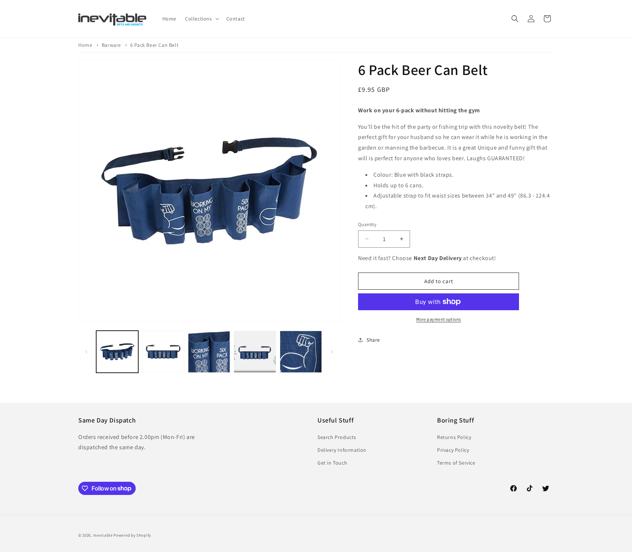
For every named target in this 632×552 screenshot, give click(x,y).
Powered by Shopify (132, 535)
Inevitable (103, 535)
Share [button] (373, 340)
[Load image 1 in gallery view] (117, 352)
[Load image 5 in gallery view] (301, 352)
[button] (201, 18)
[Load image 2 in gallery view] (163, 352)
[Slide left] (86, 352)
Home (85, 45)
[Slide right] (332, 352)
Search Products (336, 436)
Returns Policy (454, 436)
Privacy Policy (453, 449)
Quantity (367, 224)
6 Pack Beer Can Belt (154, 45)
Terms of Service (456, 462)
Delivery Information (341, 449)
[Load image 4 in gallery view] (255, 352)
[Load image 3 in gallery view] (209, 352)
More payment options (438, 319)
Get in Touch (332, 462)
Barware (111, 45)
